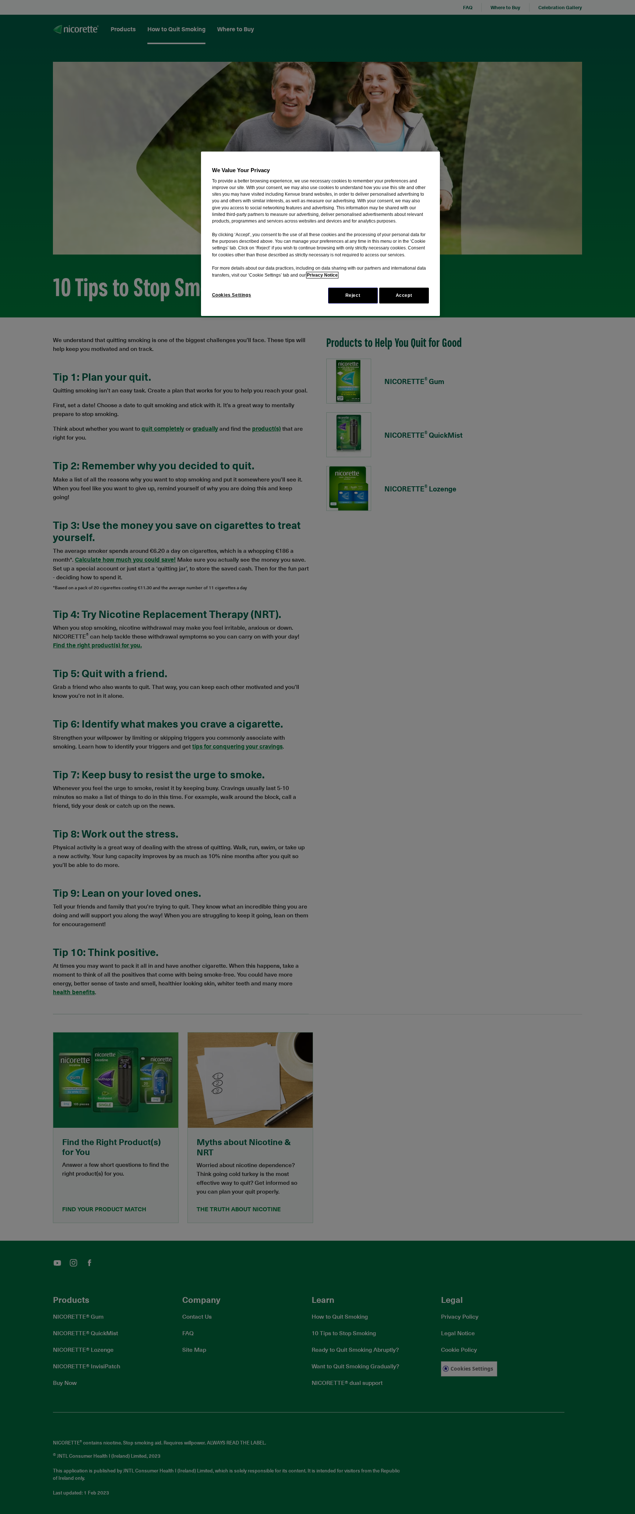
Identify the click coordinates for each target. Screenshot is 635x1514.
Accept (404, 295)
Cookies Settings (231, 295)
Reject (352, 295)
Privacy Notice (322, 275)
